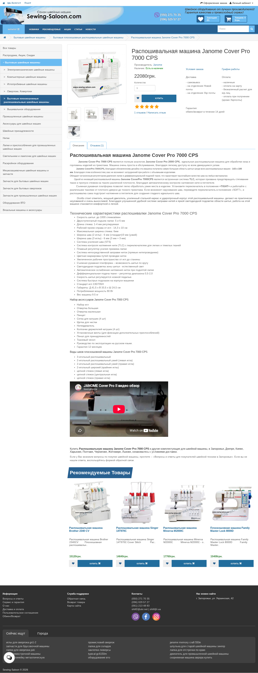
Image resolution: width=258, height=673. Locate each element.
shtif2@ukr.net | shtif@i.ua (146, 609)
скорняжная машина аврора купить (191, 657)
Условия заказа (194, 69)
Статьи (78, 29)
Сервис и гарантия (13, 602)
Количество (140, 82)
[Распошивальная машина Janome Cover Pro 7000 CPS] (97, 74)
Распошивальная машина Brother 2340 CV (85, 529)
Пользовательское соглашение (20, 612)
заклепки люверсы (99, 649)
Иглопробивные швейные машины (26, 84)
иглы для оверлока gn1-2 (21, 642)
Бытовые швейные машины (29, 37)
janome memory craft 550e (185, 642)
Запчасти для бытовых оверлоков (22, 188)
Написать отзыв (157, 112)
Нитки (6, 138)
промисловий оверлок (101, 642)
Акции (67, 29)
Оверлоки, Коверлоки (19, 91)
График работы (231, 69)
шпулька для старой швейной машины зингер (197, 646)
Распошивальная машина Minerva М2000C (180, 529)
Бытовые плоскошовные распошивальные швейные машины (88, 37)
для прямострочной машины (23, 653)
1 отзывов (139, 112)
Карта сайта (74, 605)
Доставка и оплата (13, 609)
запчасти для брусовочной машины (27, 646)
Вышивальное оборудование (23, 109)
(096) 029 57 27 (141, 602)
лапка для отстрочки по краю (187, 649)
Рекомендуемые (51, 29)
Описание (78, 145)
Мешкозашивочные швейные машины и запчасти (26, 172)
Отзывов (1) (97, 145)
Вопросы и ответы (13, 598)
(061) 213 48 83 (141, 605)
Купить (159, 98)
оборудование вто (99, 657)
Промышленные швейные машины (23, 116)
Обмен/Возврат (11, 616)
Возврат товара (76, 602)
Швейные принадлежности (18, 130)
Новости (91, 29)
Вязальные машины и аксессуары (22, 210)
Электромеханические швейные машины (30, 69)
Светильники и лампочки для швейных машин (29, 156)
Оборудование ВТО (14, 202)
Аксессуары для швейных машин (22, 123)
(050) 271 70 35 (141, 598)
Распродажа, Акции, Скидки (19, 55)
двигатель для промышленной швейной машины (199, 653)
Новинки (34, 29)
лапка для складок (99, 646)
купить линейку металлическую (25, 657)
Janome (157, 64)
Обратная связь (76, 598)
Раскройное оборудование (18, 163)
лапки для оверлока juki (20, 649)
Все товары (9, 48)
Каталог (12, 29)
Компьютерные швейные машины (26, 76)
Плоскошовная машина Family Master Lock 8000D (230, 529)
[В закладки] (138, 98)
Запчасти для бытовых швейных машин (25, 181)
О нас (6, 605)
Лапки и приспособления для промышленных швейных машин (29, 147)
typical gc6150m (97, 653)
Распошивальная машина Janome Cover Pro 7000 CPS (162, 37)
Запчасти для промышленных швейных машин (30, 195)
